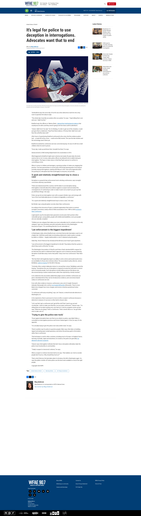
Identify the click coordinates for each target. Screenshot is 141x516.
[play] (27, 11)
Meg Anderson (34, 46)
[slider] (33, 10)
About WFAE (59, 480)
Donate (112, 4)
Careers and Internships (61, 487)
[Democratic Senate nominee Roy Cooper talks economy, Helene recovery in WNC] (97, 56)
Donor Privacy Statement (81, 483)
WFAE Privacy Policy (99, 480)
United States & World (31, 24)
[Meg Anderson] (29, 385)
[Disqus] (70, 417)
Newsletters (110, 15)
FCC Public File (79, 487)
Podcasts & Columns (64, 15)
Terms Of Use (98, 483)
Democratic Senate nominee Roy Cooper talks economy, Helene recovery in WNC (108, 57)
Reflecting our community (62, 483)
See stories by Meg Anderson (44, 387)
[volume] (31, 10)
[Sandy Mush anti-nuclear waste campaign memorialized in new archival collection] (97, 69)
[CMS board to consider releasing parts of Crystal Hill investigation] (97, 45)
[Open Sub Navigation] (29, 15)
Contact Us (78, 480)
